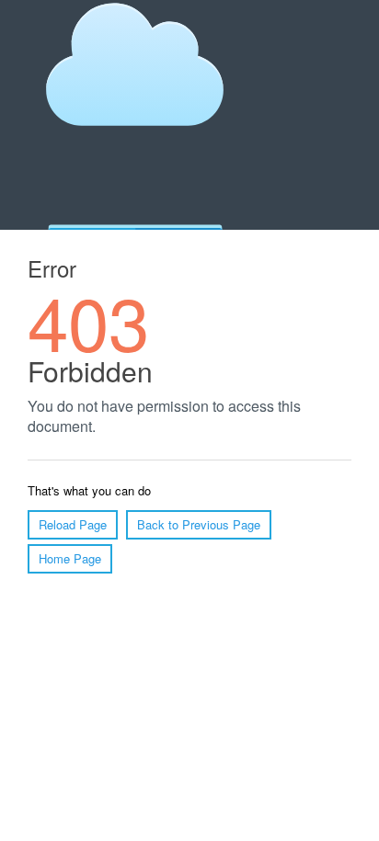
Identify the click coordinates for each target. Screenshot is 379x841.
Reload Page (73, 524)
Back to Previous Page (198, 524)
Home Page (70, 558)
